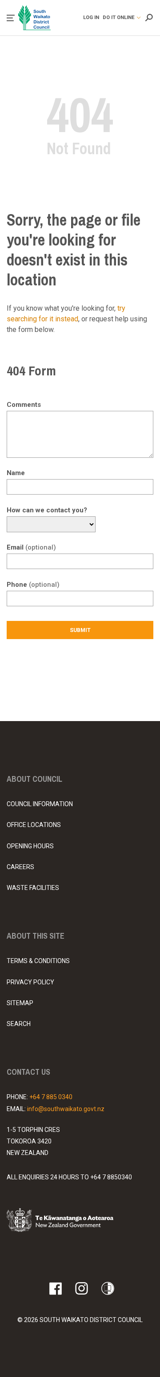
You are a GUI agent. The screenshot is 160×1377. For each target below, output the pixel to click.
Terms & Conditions (38, 960)
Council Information (40, 803)
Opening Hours (30, 846)
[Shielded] (108, 1288)
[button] (11, 18)
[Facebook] (55, 1288)
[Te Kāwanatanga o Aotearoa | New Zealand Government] (73, 1221)
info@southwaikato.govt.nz (65, 1108)
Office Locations (34, 824)
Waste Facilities (33, 887)
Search (19, 1023)
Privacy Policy (30, 982)
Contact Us (28, 1071)
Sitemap (20, 1002)
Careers (20, 866)
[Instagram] (82, 1288)
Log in (91, 17)
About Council (34, 778)
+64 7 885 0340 (50, 1096)
